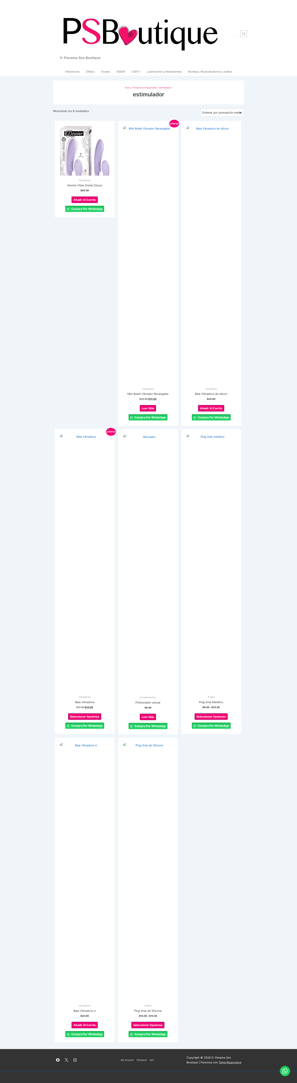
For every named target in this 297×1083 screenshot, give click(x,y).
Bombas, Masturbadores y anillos (210, 71)
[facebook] (58, 1060)
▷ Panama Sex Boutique (80, 58)
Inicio (127, 87)
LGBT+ (136, 71)
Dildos (90, 71)
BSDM (121, 71)
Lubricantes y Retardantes (164, 71)
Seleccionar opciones (84, 716)
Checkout (141, 1060)
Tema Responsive (230, 1062)
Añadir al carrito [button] (84, 199)
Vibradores (72, 71)
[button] (285, 1071)
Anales (105, 71)
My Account (127, 1060)
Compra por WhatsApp (86, 209)
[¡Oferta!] (148, 255)
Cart (152, 1060)
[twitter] (66, 1060)
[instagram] (75, 1060)
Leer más (148, 408)
